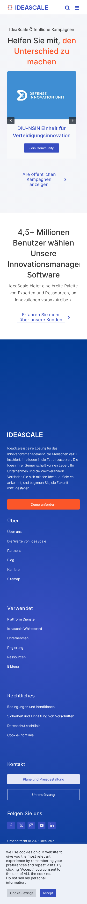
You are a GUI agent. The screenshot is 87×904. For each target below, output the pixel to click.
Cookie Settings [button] (21, 893)
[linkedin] (52, 825)
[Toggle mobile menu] (77, 7)
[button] (10, 120)
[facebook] (11, 825)
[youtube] (41, 825)
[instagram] (31, 825)
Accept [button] (48, 893)
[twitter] (21, 825)
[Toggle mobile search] (67, 7)
